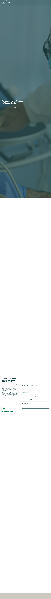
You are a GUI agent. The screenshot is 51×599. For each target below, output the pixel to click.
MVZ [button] (44, 2)
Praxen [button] (40, 2)
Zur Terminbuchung (13, 107)
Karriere (48, 2)
